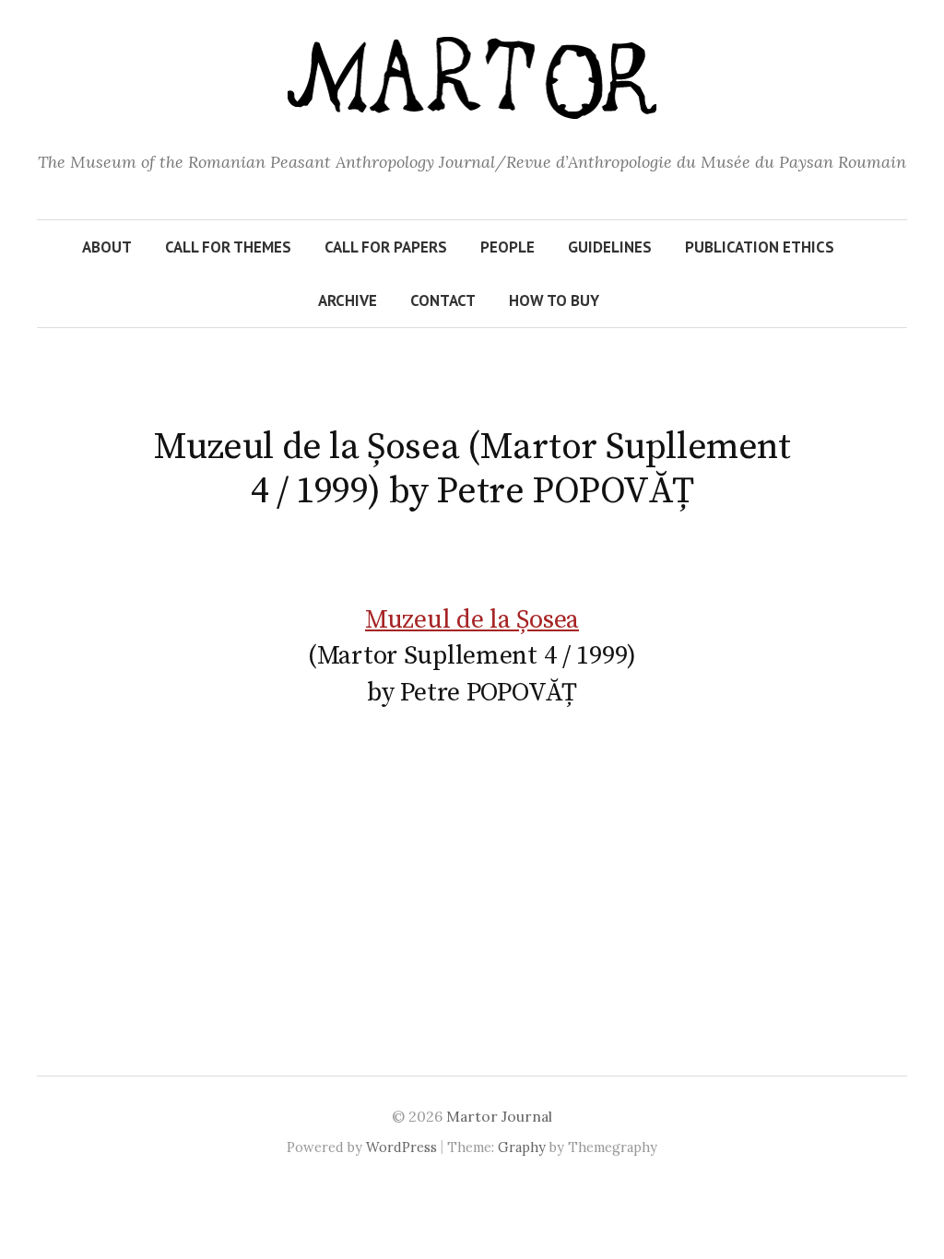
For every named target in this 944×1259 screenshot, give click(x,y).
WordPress (401, 1147)
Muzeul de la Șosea (472, 620)
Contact (443, 300)
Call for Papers (385, 247)
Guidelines (610, 247)
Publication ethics (759, 247)
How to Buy (554, 300)
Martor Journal (499, 1116)
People (507, 247)
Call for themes (228, 247)
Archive (347, 300)
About (107, 247)
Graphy (522, 1147)
